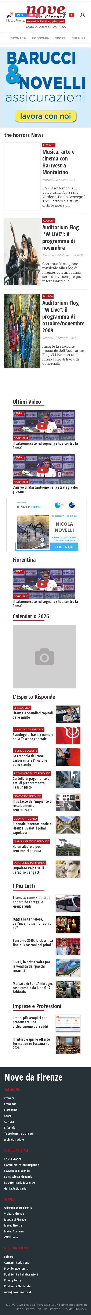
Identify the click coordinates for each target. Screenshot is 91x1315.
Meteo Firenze (13, 1225)
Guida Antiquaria (15, 1188)
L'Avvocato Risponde (17, 1171)
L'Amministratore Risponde (21, 1165)
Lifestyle (9, 1128)
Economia (40, 38)
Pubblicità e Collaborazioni (21, 1274)
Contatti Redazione (16, 1263)
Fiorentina (11, 1110)
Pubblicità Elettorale (17, 1286)
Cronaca (18, 38)
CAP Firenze (11, 1237)
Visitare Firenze (14, 1214)
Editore (8, 1257)
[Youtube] (71, 15)
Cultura (78, 38)
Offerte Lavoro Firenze (18, 1208)
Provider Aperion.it (16, 1268)
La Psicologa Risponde (18, 1177)
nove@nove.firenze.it (17, 1292)
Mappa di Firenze (15, 1219)
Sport (60, 38)
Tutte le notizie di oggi (19, 1133)
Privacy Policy (12, 1280)
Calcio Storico (12, 1159)
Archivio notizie (14, 1139)
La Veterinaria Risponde (19, 1182)
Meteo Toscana (14, 1231)
